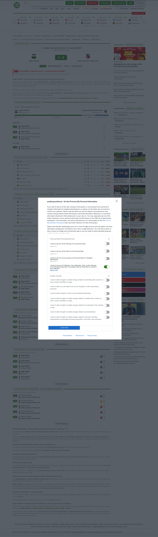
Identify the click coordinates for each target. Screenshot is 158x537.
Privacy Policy (92, 335)
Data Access (80, 335)
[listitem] (80, 239)
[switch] (107, 243)
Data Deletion (67, 335)
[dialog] (80, 269)
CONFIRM (64, 328)
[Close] (117, 202)
